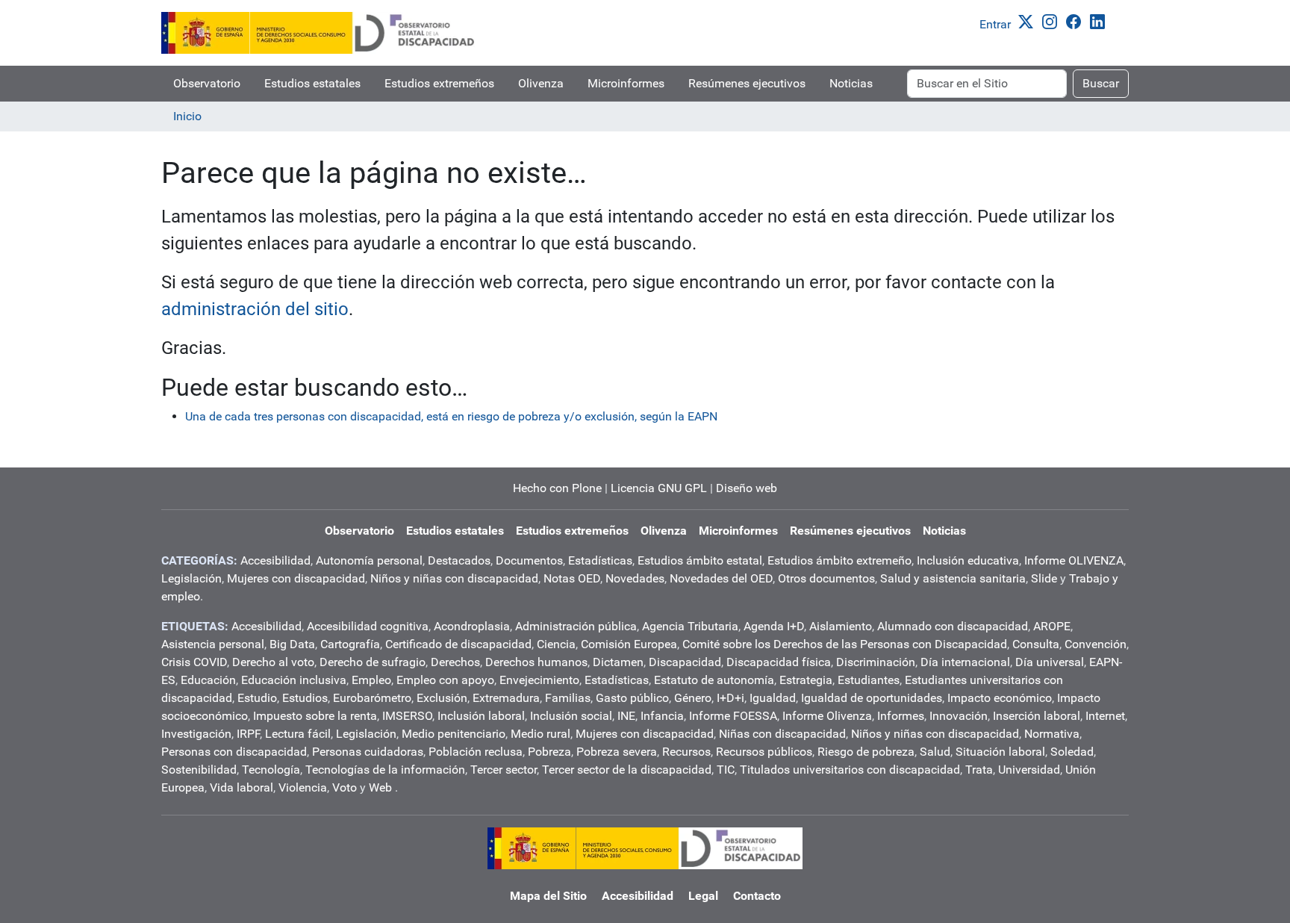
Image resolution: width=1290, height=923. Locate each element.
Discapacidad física (778, 662)
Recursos (686, 752)
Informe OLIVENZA (1074, 560)
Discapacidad (685, 662)
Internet (1105, 716)
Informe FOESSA (733, 716)
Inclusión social (571, 716)
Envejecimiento (539, 680)
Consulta (1035, 644)
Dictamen (618, 662)
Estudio (257, 698)
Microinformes (626, 83)
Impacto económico (999, 698)
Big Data (292, 644)
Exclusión (442, 698)
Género (692, 698)
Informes (900, 716)
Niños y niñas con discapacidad (454, 578)
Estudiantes (869, 680)
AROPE (1052, 626)
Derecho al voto (273, 662)
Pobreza (549, 752)
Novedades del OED (721, 578)
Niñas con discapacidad (782, 734)
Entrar (995, 24)
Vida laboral (241, 787)
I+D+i (730, 698)
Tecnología (271, 769)
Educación (208, 680)
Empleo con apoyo (445, 680)
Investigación (196, 734)
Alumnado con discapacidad (952, 626)
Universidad (1029, 769)
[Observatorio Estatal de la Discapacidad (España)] (318, 33)
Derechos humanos (536, 662)
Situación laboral (1000, 752)
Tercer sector (503, 769)
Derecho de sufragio (373, 662)
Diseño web (746, 488)
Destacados (459, 560)
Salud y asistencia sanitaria (953, 578)
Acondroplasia (472, 626)
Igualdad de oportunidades (871, 698)
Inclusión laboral (481, 716)
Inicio (187, 116)
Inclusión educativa (968, 560)
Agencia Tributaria (690, 626)
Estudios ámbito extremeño (839, 560)
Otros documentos (826, 578)
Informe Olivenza (827, 716)
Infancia (662, 716)
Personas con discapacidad (234, 752)
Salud (935, 752)
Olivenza (541, 83)
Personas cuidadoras (367, 752)
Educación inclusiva (293, 680)
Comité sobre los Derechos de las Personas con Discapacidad (844, 644)
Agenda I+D (774, 626)
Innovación (958, 716)
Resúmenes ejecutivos (747, 83)
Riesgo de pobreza (865, 752)
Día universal (1049, 662)
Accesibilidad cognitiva (368, 626)
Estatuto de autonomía (714, 680)
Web (380, 787)
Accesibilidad (275, 560)
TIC (726, 769)
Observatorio (206, 83)
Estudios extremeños (439, 83)
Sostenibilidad (199, 769)
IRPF (248, 734)
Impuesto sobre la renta (315, 716)
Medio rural (540, 734)
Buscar (1100, 83)
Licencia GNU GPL (659, 488)
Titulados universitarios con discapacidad (850, 769)
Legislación (191, 578)
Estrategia (805, 680)
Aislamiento (840, 626)
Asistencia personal (212, 644)
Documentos (529, 560)
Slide (1044, 578)
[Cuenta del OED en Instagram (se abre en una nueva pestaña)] (1052, 20)
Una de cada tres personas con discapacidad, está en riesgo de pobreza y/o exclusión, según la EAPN (451, 416)
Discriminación (875, 662)
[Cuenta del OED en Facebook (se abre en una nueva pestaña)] (1076, 20)
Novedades (634, 578)
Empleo (371, 680)
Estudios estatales (312, 83)
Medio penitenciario (453, 734)
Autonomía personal (369, 560)
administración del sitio (255, 309)
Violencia (302, 787)
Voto (344, 787)
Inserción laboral (1036, 716)
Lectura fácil (298, 734)
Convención (1096, 644)
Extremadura (506, 698)
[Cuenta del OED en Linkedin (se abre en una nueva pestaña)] (1100, 20)
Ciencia (556, 644)
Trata (979, 769)
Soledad (1072, 752)
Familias (568, 698)
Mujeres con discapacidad (296, 578)
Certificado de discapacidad (458, 644)
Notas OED (571, 578)
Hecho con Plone (557, 488)
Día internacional (965, 662)
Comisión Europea (629, 644)
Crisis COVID (194, 662)
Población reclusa (476, 752)
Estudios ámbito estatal (700, 560)
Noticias (851, 83)
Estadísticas (600, 560)
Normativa (1051, 734)
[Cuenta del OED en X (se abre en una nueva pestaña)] (1028, 20)
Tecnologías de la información (385, 769)
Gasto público (632, 698)
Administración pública (576, 626)
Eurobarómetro (372, 698)
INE (626, 716)
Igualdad (773, 698)
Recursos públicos (764, 752)
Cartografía (350, 644)
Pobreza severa (616, 752)
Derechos (455, 662)
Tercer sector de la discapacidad (626, 769)
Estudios (305, 698)
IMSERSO (407, 716)
